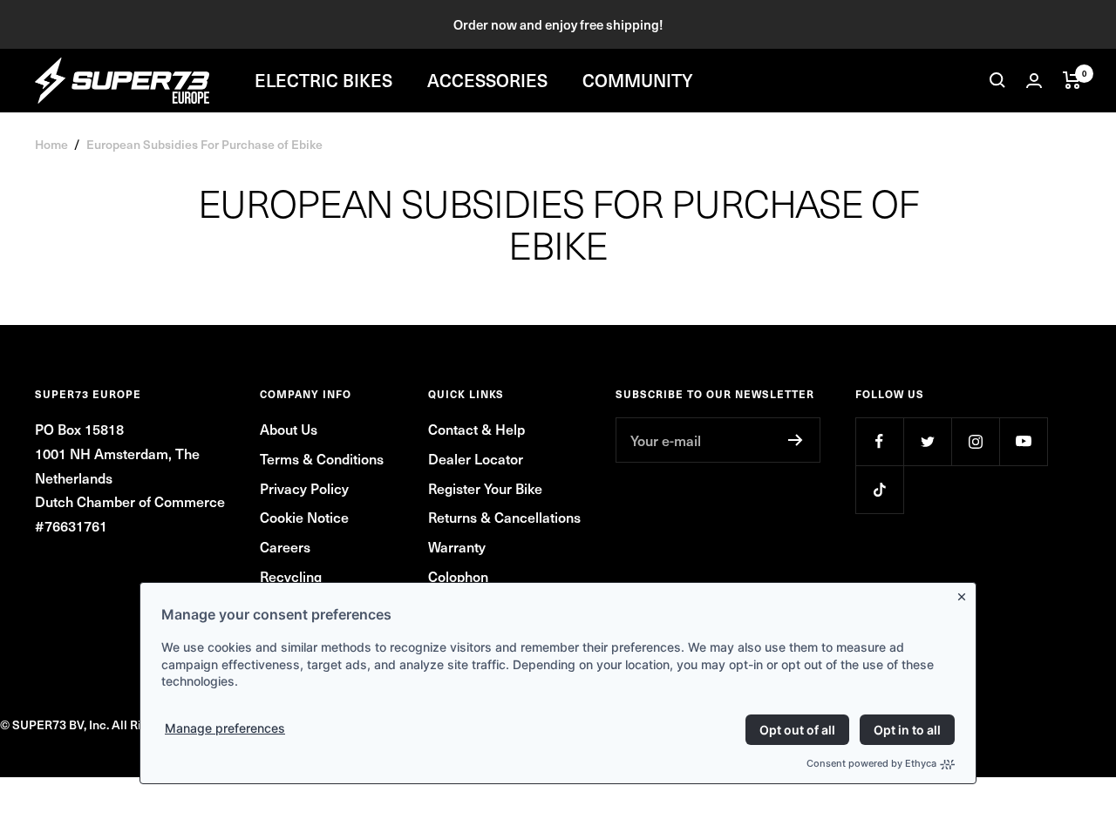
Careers (285, 546)
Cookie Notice (304, 516)
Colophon (458, 576)
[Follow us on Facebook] (879, 441)
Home (51, 144)
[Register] (795, 440)
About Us (288, 428)
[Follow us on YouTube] (1023, 441)
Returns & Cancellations (504, 516)
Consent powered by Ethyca (871, 763)
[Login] (1034, 80)
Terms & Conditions (322, 458)
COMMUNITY (637, 80)
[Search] (997, 80)
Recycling (291, 576)
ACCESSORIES (487, 80)
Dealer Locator (475, 458)
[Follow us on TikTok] (879, 489)
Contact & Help (476, 428)
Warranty (457, 546)
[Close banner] (965, 593)
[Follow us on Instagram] (975, 441)
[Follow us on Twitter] (927, 441)
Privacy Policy (304, 488)
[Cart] (1072, 80)
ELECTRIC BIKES (323, 80)
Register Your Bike (485, 488)
